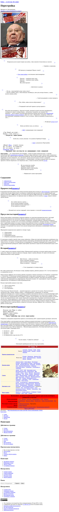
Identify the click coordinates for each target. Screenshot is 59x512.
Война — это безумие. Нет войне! (10, 2)
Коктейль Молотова (24, 364)
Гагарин (18, 372)
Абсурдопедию (46, 191)
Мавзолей (27, 376)
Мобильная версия (8, 510)
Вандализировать (8, 431)
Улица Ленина (24, 380)
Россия (5, 418)
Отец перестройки (22, 74)
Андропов (25, 349)
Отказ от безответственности (11, 508)
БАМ (25, 370)
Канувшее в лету (6, 386)
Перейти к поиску (17, 11)
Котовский (32, 364)
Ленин (38, 349)
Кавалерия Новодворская (24, 365)
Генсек (22, 372)
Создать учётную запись (10, 454)
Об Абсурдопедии (8, 507)
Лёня (10, 145)
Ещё (5, 441)
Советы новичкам (8, 473)
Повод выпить (5, 392)
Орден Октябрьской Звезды (28, 386)
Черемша (29, 389)
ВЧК (36, 371)
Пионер (24, 378)
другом (45, 160)
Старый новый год (26, 392)
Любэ (33, 143)
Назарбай (39, 357)
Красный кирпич (23, 375)
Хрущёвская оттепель (21, 389)
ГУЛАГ (17, 382)
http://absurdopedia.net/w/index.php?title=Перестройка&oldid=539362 (25, 410)
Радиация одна (8, 149)
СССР (36, 387)
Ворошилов (30, 356)
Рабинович (18, 379)
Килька (26, 374)
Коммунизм (36, 374)
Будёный (18, 363)
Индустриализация (20, 383)
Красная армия (6, 365)
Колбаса (31, 374)
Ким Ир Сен (38, 400)
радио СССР (54, 121)
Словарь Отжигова (22, 405)
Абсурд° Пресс (7, 464)
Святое (4, 375)
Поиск (3, 480)
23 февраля (33, 392)
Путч (22, 387)
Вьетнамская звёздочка (21, 371)
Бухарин (25, 356)
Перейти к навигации (6, 11)
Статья (5, 428)
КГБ (23, 374)
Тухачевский (29, 367)
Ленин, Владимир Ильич (47, 400)
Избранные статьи (8, 463)
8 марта (39, 392)
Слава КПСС (25, 379)
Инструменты (7, 442)
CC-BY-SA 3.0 (26, 504)
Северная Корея (35, 399)
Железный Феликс (31, 357)
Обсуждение (7, 451)
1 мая (22, 393)
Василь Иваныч (24, 363)
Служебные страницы (9, 492)
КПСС (17, 375)
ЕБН (23, 130)
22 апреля (18, 393)
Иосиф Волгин (21, 400)
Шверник (29, 359)
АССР (21, 370)
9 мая (26, 393)
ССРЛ (30, 379)
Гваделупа (29, 399)
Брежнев (30, 349)
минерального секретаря (17, 155)
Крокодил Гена (37, 356)
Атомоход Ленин (20, 361)
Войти (5, 455)
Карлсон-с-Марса (30, 400)
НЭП (20, 378)
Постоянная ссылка (9, 495)
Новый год (18, 392)
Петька (30, 363)
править (15, 188)
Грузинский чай (24, 382)
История (6, 415)
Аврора (17, 370)
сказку (46, 196)
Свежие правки (8, 471)
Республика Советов (29, 387)
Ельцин (24, 357)
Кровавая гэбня (31, 375)
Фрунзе (24, 359)
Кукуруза (31, 372)
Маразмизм (30, 385)
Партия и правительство (8, 354)
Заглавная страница (9, 461)
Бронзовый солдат (31, 370)
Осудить (6, 429)
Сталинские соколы (20, 367)
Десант (26, 372)
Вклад (5, 452)
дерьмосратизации (46, 210)
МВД (17, 378)
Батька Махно (28, 361)
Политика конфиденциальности (12, 506)
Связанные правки (9, 491)
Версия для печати (8, 493)
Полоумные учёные (48, 224)
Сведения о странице (9, 496)
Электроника (35, 389)
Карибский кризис (30, 383)
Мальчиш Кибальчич (35, 376)
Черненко (25, 352)
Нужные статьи (8, 476)
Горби (34, 349)
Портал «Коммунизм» (29, 408)
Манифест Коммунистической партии (27, 407)
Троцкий (33, 351)
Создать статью (8, 474)
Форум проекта (8, 477)
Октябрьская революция (23, 403)
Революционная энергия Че (43, 407)
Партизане (33, 365)
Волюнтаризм (30, 371)
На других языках (8, 444)
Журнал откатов (8, 432)
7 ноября (30, 393)
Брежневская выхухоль (34, 382)
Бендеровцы (35, 361)
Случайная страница (9, 465)
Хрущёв (38, 351)
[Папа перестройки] (14, 58)
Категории (3, 411)
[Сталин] (50, 377)
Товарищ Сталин (26, 351)
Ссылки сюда (7, 489)
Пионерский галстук (31, 378)
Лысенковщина (23, 385)
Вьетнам (24, 399)
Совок (5, 414)
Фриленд (46, 399)
